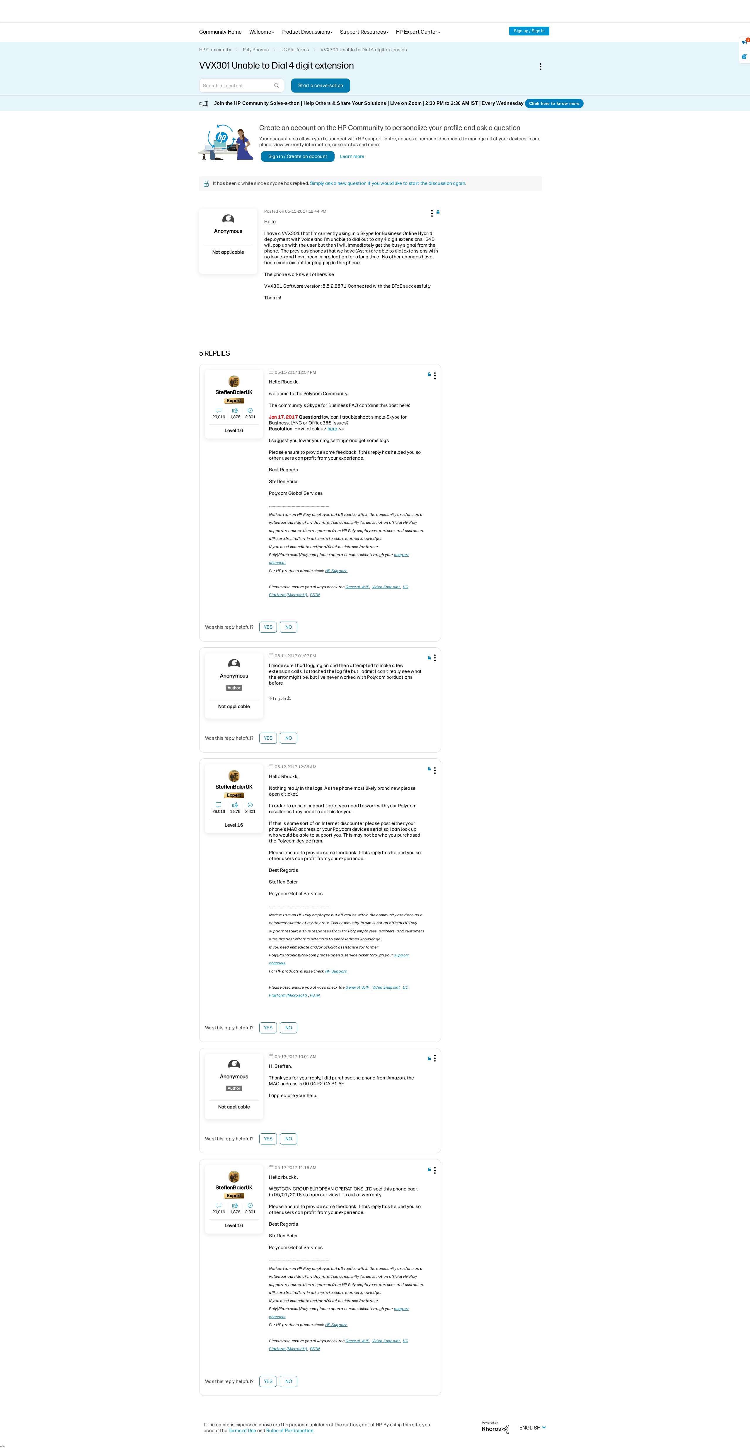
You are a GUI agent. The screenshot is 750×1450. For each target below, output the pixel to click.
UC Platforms (294, 49)
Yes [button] (268, 627)
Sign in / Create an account (298, 156)
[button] (431, 212)
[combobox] (241, 86)
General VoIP (357, 587)
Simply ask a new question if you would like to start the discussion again (387, 183)
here (332, 428)
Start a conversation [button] (320, 85)
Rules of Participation (289, 1430)
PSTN (315, 595)
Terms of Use (242, 1430)
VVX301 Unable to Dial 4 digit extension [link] (364, 49)
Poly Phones (256, 49)
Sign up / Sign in (529, 30)
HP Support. (336, 571)
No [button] (288, 627)
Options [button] (544, 66)
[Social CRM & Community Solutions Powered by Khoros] (495, 1427)
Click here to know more (554, 103)
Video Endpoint (386, 587)
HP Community (215, 49)
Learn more (352, 156)
